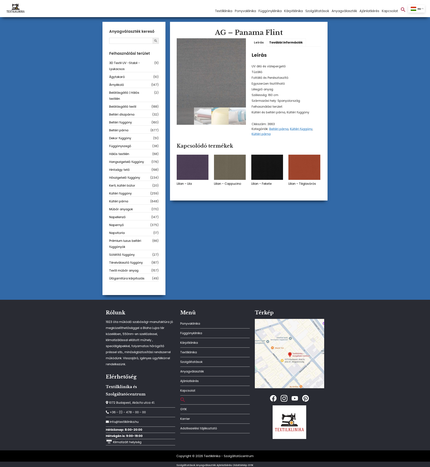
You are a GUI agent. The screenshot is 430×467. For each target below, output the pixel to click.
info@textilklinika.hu (124, 422)
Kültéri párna (261, 134)
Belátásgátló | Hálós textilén (124, 96)
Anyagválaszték (192, 371)
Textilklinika (188, 352)
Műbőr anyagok (121, 209)
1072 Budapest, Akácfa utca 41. (131, 403)
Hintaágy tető (119, 170)
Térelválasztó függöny (126, 262)
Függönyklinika (191, 333)
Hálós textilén (119, 154)
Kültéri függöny (301, 129)
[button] (403, 10)
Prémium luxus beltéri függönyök (125, 244)
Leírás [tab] (259, 42)
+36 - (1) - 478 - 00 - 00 (127, 412)
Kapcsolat (187, 390)
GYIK (183, 409)
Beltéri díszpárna (121, 114)
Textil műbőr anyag (123, 270)
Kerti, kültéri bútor (122, 185)
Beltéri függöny (120, 122)
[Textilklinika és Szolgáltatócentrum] (289, 320)
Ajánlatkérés (189, 381)
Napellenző (117, 217)
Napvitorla (117, 233)
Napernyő (116, 225)
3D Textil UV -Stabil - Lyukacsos (124, 66)
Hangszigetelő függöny (126, 162)
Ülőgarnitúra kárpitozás (126, 278)
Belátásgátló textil (122, 106)
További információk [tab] (286, 42)
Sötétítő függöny (122, 255)
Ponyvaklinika (190, 323)
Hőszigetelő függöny (124, 177)
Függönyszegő (120, 146)
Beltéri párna (278, 129)
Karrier (185, 419)
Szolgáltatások (191, 362)
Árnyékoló (116, 85)
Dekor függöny (120, 138)
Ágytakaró (117, 77)
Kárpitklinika (189, 343)
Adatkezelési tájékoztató (198, 428)
